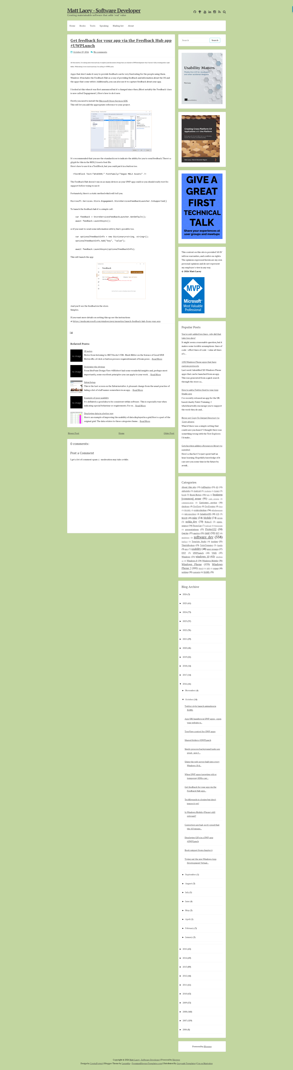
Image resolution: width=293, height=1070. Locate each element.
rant (207, 533)
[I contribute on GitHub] (194, 12)
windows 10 (202, 556)
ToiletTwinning (206, 545)
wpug (215, 568)
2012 (185, 975)
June (187, 901)
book (184, 495)
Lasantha (126, 1063)
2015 (185, 948)
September (190, 874)
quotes (196, 533)
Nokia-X (208, 522)
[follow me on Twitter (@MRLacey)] (190, 12)
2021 (185, 638)
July (187, 892)
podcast (208, 526)
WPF (208, 568)
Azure (216, 491)
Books (83, 25)
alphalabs (186, 491)
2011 (185, 984)
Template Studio (199, 541)
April (187, 919)
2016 (185, 683)
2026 (185, 594)
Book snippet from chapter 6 (198, 850)
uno (186, 549)
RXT (217, 533)
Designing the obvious (94, 366)
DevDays (197, 506)
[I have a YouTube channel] (204, 12)
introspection (190, 514)
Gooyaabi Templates (186, 1063)
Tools (92, 25)
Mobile (207, 518)
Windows (186, 556)
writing (185, 572)
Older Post (169, 433)
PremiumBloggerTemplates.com (147, 1063)
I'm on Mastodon (205, 1063)
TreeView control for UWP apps (200, 731)
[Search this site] (223, 12)
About (131, 25)
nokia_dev (191, 521)
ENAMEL (187, 510)
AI (217, 487)
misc (194, 518)
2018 (185, 665)
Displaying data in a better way (98, 413)
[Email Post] (71, 332)
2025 (185, 603)
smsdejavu (185, 537)
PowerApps (218, 526)
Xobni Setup (90, 382)
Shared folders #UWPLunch (198, 740)
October (189, 699)
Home (72, 25)
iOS (217, 514)
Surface (185, 541)
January (188, 937)
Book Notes (195, 494)
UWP (184, 553)
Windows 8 (192, 560)
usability (196, 549)
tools (219, 545)
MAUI (184, 517)
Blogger (208, 1046)
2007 (185, 1020)
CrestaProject (96, 1063)
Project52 (210, 529)
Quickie (185, 533)
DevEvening (210, 506)
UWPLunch (198, 552)
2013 (185, 966)
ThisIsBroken (188, 545)
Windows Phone (192, 564)
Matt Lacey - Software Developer (104, 10)
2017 (185, 674)
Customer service (208, 502)
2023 (185, 621)
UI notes (88, 351)
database (186, 506)
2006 (185, 1029)
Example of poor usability (96, 397)
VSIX (214, 552)
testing (214, 541)
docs (220, 506)
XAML (207, 572)
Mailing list (118, 25)
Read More (157, 358)
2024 (185, 612)
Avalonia (207, 491)
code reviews (213, 499)
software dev (203, 537)
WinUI (201, 568)
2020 (185, 647)
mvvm (219, 518)
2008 (185, 1011)
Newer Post (73, 433)
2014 (185, 957)
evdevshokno (200, 510)
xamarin (196, 572)
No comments (100, 52)
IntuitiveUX (205, 513)
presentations (192, 529)
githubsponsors (216, 510)
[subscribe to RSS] (219, 12)
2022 (185, 630)
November (190, 690)
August (188, 883)
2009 (185, 1002)
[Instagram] (214, 12)
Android (197, 491)
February (189, 928)
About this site (189, 487)
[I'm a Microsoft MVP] (199, 12)
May (187, 910)
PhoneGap (197, 525)
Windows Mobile (210, 560)
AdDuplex (206, 487)
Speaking (104, 25)
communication (188, 503)
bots (208, 495)
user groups (212, 549)
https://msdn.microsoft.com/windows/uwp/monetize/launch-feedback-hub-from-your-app (117, 321)
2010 (185, 993)
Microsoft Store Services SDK (113, 100)
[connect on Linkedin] (209, 12)
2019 (185, 656)
